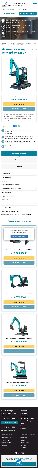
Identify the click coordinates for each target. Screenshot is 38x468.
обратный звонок (28, 13)
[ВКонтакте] (13, 126)
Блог (21, 426)
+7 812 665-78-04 (8, 14)
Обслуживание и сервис (27, 418)
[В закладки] (36, 49)
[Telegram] (16, 126)
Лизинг (22, 423)
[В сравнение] (33, 49)
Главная (3, 43)
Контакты (23, 428)
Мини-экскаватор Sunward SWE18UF (19, 382)
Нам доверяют (24, 416)
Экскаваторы (24, 442)
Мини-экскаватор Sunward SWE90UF (19, 338)
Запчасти (4, 445)
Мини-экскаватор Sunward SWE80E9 (19, 294)
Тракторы (23, 447)
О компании (23, 413)
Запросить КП (19, 104)
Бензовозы (23, 437)
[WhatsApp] (19, 126)
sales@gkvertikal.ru (9, 430)
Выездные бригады (26, 421)
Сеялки (22, 440)
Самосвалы (23, 445)
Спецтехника (5, 440)
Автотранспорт (6, 437)
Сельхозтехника (6, 442)
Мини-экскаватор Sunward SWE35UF (19, 250)
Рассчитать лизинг (19, 109)
